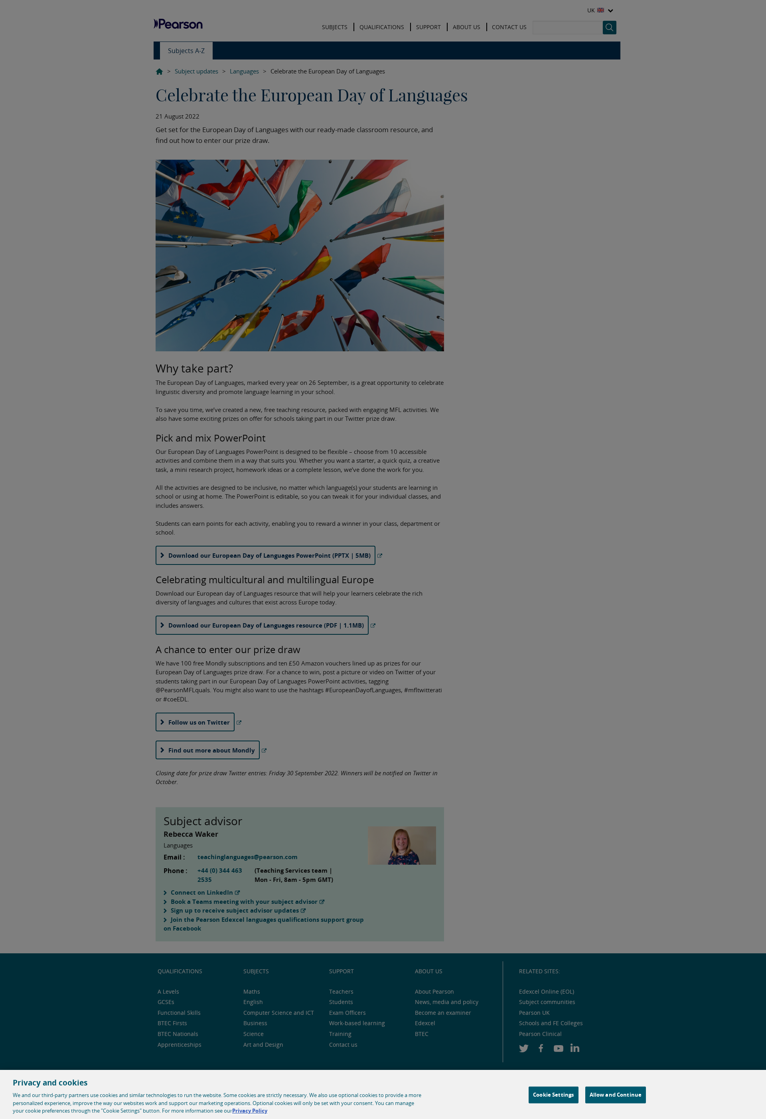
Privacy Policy (249, 1110)
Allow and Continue (616, 1094)
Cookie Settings (553, 1094)
